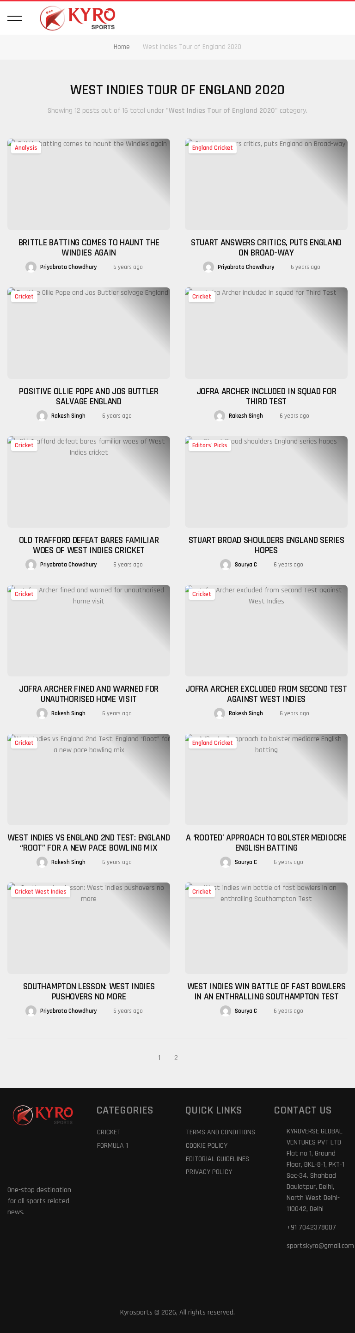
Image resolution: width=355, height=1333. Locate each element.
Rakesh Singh (68, 416)
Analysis (26, 148)
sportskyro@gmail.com (320, 1246)
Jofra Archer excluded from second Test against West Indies (266, 694)
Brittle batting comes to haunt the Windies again (88, 248)
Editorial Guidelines (217, 1159)
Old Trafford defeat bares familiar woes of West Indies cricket (89, 545)
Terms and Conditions (220, 1132)
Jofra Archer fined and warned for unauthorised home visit (89, 694)
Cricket (24, 296)
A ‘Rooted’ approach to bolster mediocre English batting (266, 843)
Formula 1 (112, 1145)
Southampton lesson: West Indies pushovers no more (89, 991)
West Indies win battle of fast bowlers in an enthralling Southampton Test (266, 991)
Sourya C (246, 564)
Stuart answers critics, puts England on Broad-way (266, 248)
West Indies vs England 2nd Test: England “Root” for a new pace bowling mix (88, 843)
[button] (14, 18)
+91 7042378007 (311, 1227)
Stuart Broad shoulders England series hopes (266, 545)
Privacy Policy (209, 1172)
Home (122, 47)
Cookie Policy (206, 1145)
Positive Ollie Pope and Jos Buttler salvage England (89, 396)
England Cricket (212, 148)
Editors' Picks (209, 445)
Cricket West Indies (41, 892)
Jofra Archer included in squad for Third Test (266, 396)
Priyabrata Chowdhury (68, 267)
